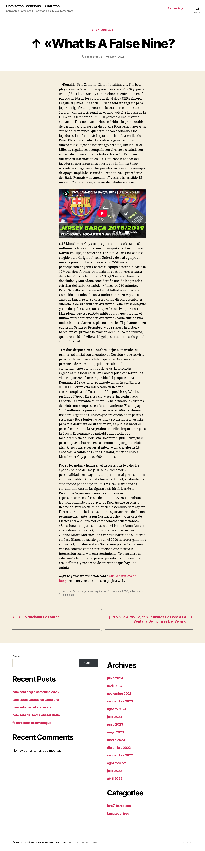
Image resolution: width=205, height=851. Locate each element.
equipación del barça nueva (78, 591)
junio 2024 (115, 678)
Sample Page (176, 8)
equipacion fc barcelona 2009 (111, 591)
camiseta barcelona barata (31, 707)
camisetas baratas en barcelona (35, 700)
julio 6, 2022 (117, 56)
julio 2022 (114, 771)
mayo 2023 (115, 732)
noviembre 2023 (119, 693)
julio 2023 (114, 717)
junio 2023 (115, 724)
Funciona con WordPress (84, 842)
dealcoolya (95, 56)
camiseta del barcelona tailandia (36, 715)
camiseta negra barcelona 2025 (35, 692)
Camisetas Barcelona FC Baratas (33, 6)
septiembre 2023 (120, 701)
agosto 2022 (116, 763)
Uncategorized (102, 30)
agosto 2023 (116, 709)
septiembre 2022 (120, 755)
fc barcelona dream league (31, 723)
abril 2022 (114, 778)
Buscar (16, 656)
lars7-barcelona (119, 806)
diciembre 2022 (119, 748)
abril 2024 (114, 686)
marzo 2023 (116, 740)
